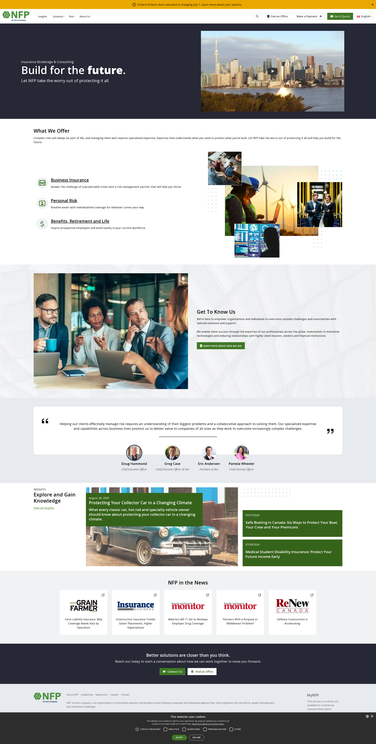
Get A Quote (342, 16)
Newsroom (101, 694)
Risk (71, 16)
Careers (114, 694)
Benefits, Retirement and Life (80, 221)
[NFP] (16, 16)
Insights (42, 16)
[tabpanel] (187, 426)
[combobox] (367, 716)
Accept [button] (179, 737)
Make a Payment (307, 16)
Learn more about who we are (222, 345)
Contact (125, 694)
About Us (85, 16)
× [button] (372, 716)
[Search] (257, 16)
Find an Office (279, 16)
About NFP (72, 694)
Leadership (87, 694)
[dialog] (188, 728)
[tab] (134, 459)
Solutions (58, 16)
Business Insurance (70, 180)
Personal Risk (64, 200)
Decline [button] (197, 737)
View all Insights (44, 508)
